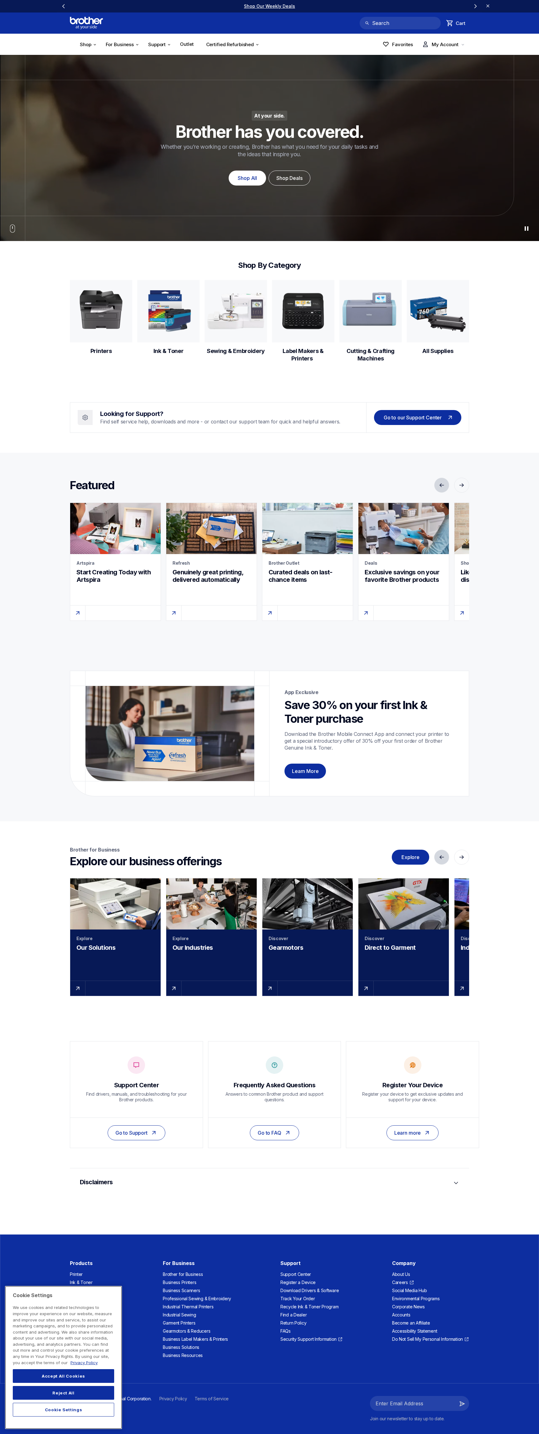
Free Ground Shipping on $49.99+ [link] (269, 6)
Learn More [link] (305, 771)
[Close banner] (488, 6)
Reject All (63, 1392)
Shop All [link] (247, 178)
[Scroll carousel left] (63, 6)
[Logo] (86, 23)
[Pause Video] (527, 229)
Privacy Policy (84, 1362)
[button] (462, 1403)
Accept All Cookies (63, 1376)
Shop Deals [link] (289, 178)
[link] (188, 45)
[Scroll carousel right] (475, 6)
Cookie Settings (63, 1409)
